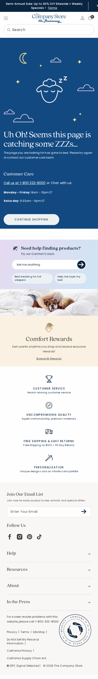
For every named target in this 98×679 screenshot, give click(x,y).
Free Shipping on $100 (37, 445)
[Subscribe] (84, 511)
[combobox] (49, 29)
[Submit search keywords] (8, 30)
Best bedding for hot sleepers (28, 278)
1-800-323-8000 (47, 621)
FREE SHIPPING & (37, 441)
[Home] (49, 18)
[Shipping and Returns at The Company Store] (49, 433)
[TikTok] (39, 537)
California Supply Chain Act (26, 658)
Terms (52, 8)
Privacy (12, 632)
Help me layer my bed (68, 278)
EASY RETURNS (62, 441)
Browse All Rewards (49, 358)
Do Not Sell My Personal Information (23, 641)
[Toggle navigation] (6, 18)
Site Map (39, 632)
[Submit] (81, 265)
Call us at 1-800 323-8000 (25, 183)
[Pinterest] (29, 537)
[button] (82, 18)
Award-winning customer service (49, 392)
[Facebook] (9, 537)
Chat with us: (61, 183)
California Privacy (19, 651)
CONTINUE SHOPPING (31, 219)
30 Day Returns (65, 445)
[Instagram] (19, 537)
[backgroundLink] (44, 6)
